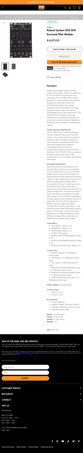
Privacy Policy (35, 354)
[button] (2, 7)
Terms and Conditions (25, 354)
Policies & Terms (47, 447)
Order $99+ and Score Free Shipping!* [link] (41, 2)
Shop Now (73, 17)
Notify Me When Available (64, 62)
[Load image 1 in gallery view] (5, 66)
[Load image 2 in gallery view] (5, 74)
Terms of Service (8, 447)
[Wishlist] (74, 7)
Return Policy (21, 447)
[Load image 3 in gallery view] (13, 66)
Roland (50, 27)
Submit (25, 378)
